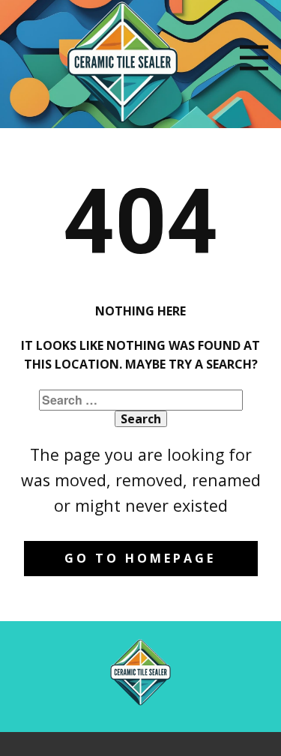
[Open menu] (254, 57)
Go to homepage (140, 558)
